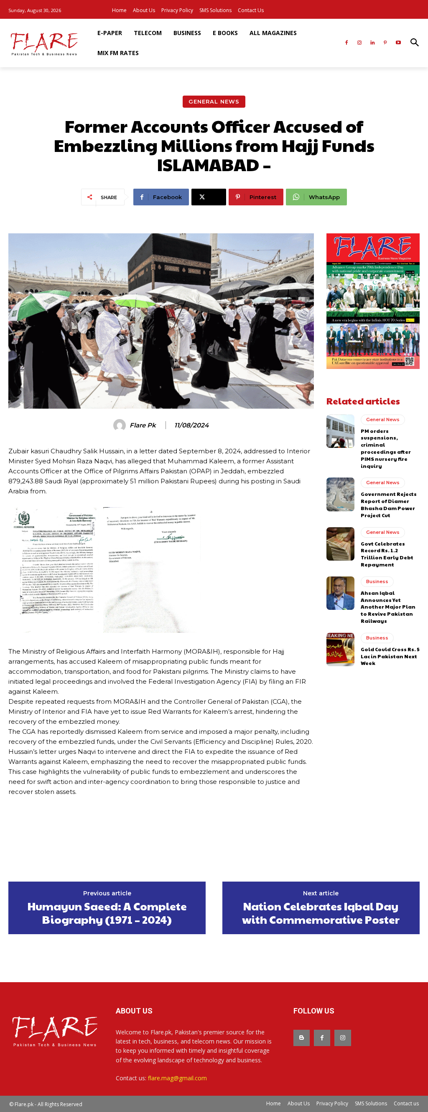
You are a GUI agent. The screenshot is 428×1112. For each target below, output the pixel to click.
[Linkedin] (372, 43)
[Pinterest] (385, 43)
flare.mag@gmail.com (177, 1078)
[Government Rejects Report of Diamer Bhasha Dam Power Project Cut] (340, 494)
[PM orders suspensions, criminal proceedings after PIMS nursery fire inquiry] (340, 431)
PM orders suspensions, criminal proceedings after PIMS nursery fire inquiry (386, 448)
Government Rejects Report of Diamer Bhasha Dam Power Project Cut (389, 504)
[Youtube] (398, 43)
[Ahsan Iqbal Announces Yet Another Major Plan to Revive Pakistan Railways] (340, 593)
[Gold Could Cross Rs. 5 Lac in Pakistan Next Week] (340, 649)
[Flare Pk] (120, 425)
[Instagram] (359, 43)
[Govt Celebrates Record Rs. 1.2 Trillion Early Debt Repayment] (340, 544)
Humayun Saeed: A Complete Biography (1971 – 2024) (107, 912)
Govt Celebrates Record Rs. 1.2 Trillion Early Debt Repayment (387, 554)
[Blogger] (301, 1038)
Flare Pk (143, 425)
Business (377, 581)
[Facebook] (347, 43)
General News (214, 101)
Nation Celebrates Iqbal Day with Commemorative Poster (321, 912)
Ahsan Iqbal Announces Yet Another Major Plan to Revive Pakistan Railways (388, 606)
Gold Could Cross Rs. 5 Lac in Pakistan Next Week (390, 656)
